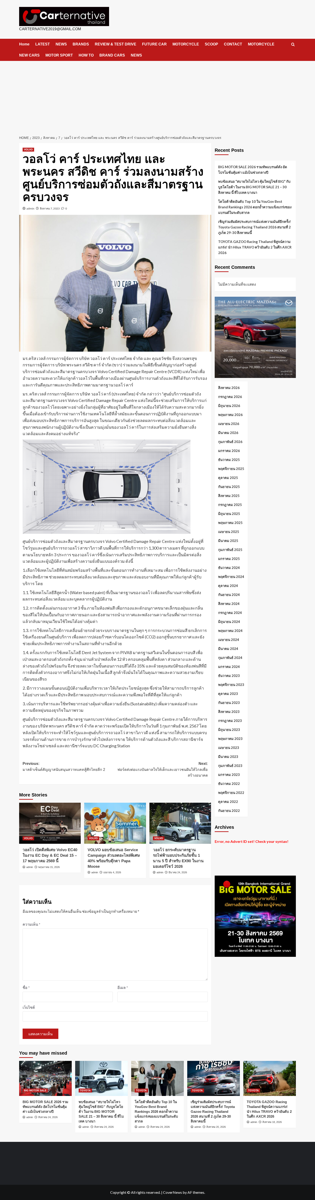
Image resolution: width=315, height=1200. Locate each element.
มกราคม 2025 (229, 559)
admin (30, 208)
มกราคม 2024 (229, 666)
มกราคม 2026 (229, 451)
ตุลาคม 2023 (228, 693)
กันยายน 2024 (229, 595)
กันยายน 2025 (229, 487)
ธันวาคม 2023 (229, 675)
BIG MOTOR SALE (35, 1090)
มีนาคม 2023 (228, 756)
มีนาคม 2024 (228, 648)
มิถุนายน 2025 (229, 514)
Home (24, 44)
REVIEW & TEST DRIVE (115, 44)
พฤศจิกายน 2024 (231, 577)
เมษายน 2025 (228, 532)
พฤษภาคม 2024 (230, 630)
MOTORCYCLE (185, 44)
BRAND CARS (112, 55)
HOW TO (86, 55)
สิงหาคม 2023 (229, 711)
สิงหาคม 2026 (229, 388)
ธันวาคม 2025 (229, 460)
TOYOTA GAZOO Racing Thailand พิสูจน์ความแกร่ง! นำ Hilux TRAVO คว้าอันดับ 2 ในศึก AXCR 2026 (254, 247)
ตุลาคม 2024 (228, 586)
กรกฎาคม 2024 (230, 612)
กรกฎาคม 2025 (230, 505)
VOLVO (28, 149)
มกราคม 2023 (229, 774)
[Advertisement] (157, 95)
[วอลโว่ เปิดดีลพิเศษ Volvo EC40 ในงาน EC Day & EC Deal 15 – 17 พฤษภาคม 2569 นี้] (50, 823)
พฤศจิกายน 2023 (231, 684)
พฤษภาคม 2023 (230, 738)
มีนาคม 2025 (228, 541)
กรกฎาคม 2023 (230, 720)
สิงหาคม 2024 (229, 603)
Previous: (64, 767)
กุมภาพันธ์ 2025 (230, 550)
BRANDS (81, 44)
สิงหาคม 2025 (229, 496)
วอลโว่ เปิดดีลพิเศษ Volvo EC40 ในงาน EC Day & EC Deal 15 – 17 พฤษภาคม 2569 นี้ (50, 855)
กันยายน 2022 (229, 810)
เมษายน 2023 (228, 747)
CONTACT (233, 44)
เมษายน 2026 (228, 424)
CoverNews (172, 1192)
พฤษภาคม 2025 (230, 523)
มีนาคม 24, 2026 (178, 872)
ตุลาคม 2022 (228, 801)
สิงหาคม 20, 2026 (216, 1126)
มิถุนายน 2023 (229, 729)
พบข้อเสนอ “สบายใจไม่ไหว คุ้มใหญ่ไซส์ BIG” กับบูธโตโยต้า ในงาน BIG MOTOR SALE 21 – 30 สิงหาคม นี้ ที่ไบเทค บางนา (254, 187)
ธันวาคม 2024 (229, 568)
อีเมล (122, 987)
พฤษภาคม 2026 (230, 415)
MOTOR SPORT (59, 55)
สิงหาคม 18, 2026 (272, 1122)
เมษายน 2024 (228, 639)
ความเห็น (31, 924)
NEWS (61, 44)
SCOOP (211, 44)
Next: (162, 769)
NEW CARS (29, 55)
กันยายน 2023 (229, 702)
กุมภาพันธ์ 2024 (230, 657)
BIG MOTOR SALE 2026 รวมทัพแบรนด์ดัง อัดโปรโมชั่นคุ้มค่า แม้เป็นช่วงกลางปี (252, 169)
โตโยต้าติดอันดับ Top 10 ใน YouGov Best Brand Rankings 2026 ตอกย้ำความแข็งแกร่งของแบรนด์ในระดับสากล (254, 207)
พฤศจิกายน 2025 (231, 469)
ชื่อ (26, 987)
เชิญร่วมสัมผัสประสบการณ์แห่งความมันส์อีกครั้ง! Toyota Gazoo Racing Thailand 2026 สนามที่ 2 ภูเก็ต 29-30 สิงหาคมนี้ (254, 227)
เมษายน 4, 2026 (112, 872)
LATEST (42, 44)
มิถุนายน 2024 (229, 621)
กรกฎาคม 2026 (230, 397)
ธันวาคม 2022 (229, 783)
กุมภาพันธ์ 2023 (230, 765)
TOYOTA (85, 1090)
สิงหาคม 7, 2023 (50, 208)
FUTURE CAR (154, 44)
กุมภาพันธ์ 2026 (230, 442)
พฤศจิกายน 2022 (231, 792)
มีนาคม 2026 (228, 433)
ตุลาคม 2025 (228, 478)
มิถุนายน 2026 (229, 406)
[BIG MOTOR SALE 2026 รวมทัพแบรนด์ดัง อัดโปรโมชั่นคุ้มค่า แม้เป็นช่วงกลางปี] (45, 1078)
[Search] (293, 45)
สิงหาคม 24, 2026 (48, 1117)
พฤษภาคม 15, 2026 (49, 867)
